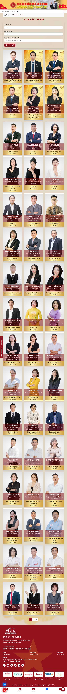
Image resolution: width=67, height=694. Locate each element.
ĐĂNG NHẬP (1, 353)
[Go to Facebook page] (4, 665)
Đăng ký (6, 11)
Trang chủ (8, 15)
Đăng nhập (15, 11)
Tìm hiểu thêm (12, 82)
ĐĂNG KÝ (1, 342)
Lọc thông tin (10, 45)
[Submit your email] (31, 646)
